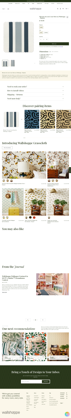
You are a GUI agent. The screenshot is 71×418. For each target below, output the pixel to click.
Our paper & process (36, 403)
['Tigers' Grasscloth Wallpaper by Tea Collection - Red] (34, 217)
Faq (49, 395)
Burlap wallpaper (29, 404)
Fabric (27, 410)
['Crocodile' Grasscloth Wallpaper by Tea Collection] (4, 217)
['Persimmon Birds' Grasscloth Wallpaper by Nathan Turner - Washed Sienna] (11, 180)
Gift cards (43, 404)
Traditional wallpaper (28, 396)
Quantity (41, 36)
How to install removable (53, 401)
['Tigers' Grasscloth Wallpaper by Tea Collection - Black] (30, 217)
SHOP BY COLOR (60, 3)
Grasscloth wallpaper (28, 402)
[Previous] (28, 319)
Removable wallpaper (28, 399)
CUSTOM (52, 3)
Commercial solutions (36, 400)
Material (40, 25)
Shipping (43, 395)
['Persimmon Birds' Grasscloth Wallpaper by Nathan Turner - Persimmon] (7, 180)
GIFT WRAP (46, 3)
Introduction (36, 395)
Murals (27, 406)
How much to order (44, 402)
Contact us (51, 397)
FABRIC (33, 3)
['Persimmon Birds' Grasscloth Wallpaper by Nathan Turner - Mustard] (4, 180)
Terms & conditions (52, 399)
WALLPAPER (10, 3)
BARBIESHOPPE (39, 3)
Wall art (27, 408)
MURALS (23, 3)
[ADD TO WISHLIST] (67, 17)
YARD (41, 32)
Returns (43, 397)
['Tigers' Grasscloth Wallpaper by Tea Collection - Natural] (26, 217)
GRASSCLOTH (17, 3)
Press (35, 405)
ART (28, 3)
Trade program (36, 397)
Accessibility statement (53, 404)
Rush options (44, 399)
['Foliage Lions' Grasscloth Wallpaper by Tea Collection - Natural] (49, 217)
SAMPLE (46, 32)
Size (40, 30)
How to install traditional (53, 403)
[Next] (43, 319)
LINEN (41, 27)
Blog (35, 407)
